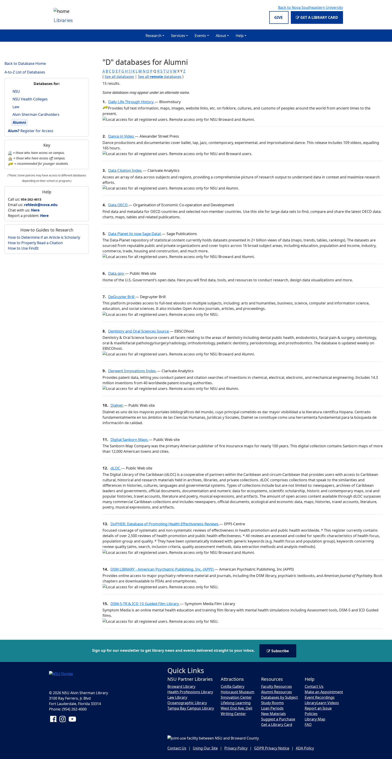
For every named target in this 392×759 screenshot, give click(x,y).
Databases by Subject (279, 697)
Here (35, 210)
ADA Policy (305, 748)
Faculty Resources (276, 686)
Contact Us (314, 686)
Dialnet (117, 405)
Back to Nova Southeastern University (310, 7)
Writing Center (233, 713)
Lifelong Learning (236, 702)
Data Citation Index (125, 170)
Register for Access (30, 130)
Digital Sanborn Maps (129, 439)
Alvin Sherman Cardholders (35, 114)
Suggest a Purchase (278, 719)
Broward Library (181, 686)
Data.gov (116, 273)
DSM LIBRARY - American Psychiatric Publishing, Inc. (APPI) (162, 569)
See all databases (119, 76)
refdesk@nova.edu (41, 204)
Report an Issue (318, 708)
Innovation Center (236, 697)
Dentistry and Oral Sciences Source (139, 331)
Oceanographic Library (187, 702)
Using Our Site (205, 748)
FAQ (308, 724)
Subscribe (279, 650)
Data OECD (118, 204)
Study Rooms (272, 702)
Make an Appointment (324, 691)
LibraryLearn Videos (322, 702)
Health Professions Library (190, 691)
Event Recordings (320, 697)
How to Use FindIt (23, 248)
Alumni (19, 122)
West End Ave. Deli (236, 708)
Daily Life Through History (131, 101)
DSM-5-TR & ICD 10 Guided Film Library (145, 603)
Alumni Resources (276, 691)
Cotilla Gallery (232, 686)
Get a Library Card (318, 17)
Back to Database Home (25, 63)
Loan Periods (272, 708)
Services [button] (178, 35)
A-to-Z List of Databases (25, 72)
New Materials (273, 713)
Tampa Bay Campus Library (190, 708)
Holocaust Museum (237, 691)
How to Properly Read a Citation (35, 242)
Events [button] (200, 35)
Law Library (177, 697)
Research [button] (154, 35)
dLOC (115, 468)
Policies (311, 713)
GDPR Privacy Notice (271, 748)
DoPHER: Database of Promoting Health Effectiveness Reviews (164, 523)
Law (15, 106)
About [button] (221, 35)
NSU (16, 91)
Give (279, 17)
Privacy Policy (235, 748)
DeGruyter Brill (121, 296)
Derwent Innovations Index (132, 370)
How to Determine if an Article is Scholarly (44, 237)
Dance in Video (121, 136)
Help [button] (240, 35)
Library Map (315, 719)
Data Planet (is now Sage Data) (135, 233)
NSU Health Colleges (30, 99)
